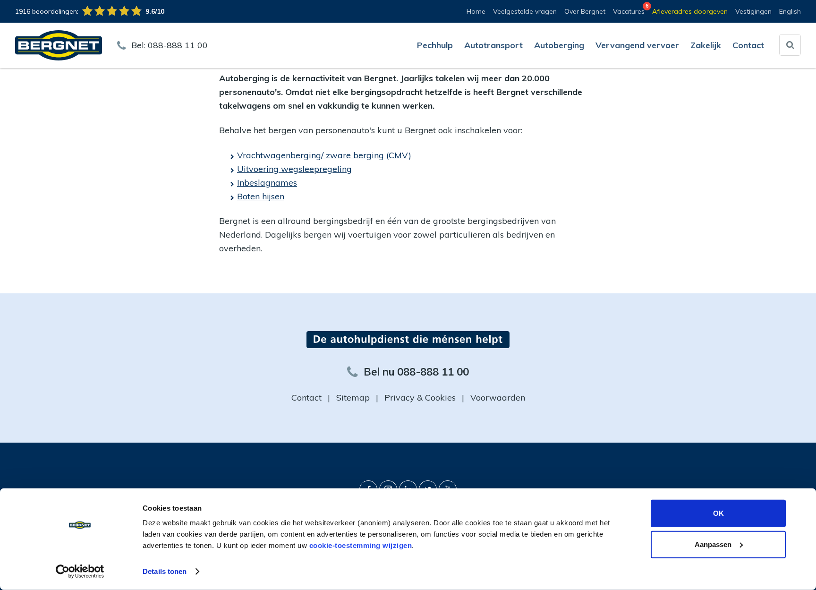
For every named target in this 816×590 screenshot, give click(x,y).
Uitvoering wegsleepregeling (294, 168)
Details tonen (165, 571)
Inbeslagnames (267, 182)
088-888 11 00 (178, 45)
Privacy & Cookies (420, 397)
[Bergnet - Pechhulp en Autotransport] (58, 44)
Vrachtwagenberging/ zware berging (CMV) (324, 155)
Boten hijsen (260, 196)
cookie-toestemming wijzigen (360, 545)
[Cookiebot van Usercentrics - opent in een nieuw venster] (80, 571)
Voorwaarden (497, 397)
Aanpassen (713, 544)
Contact (306, 397)
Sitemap (353, 397)
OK (718, 513)
